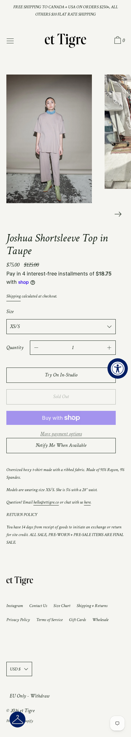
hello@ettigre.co (46, 502)
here (87, 502)
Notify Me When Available (61, 445)
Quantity (15, 347)
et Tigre (27, 710)
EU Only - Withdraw (30, 696)
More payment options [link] (61, 434)
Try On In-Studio (61, 375)
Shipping (13, 296)
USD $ (15, 669)
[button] (17, 719)
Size (10, 311)
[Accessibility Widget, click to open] (117, 368)
